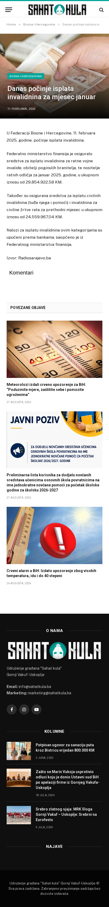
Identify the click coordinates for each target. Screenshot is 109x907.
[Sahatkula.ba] (57, 9)
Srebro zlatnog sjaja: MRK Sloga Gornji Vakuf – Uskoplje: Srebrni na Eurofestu (66, 814)
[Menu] (8, 10)
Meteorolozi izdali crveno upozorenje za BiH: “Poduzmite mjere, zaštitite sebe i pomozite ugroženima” (46, 389)
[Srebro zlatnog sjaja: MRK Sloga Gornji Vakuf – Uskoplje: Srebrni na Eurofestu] (19, 815)
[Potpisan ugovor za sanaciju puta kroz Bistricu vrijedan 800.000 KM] (19, 751)
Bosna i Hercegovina (26, 76)
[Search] (101, 10)
